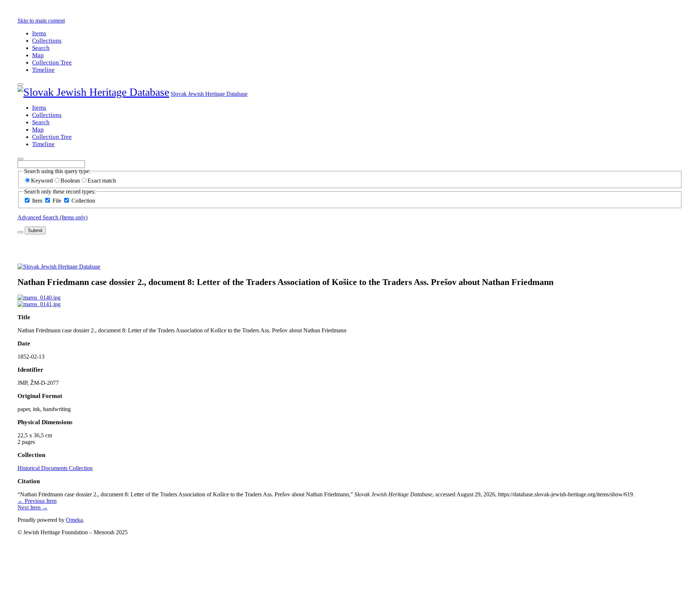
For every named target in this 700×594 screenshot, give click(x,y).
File (56, 201)
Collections (47, 40)
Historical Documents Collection (55, 468)
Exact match (102, 180)
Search (41, 47)
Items (39, 33)
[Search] (20, 159)
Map (38, 55)
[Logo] (93, 92)
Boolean (70, 180)
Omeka (74, 520)
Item (37, 201)
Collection (83, 201)
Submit (35, 230)
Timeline (43, 69)
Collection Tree (52, 62)
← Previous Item (37, 501)
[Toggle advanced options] (20, 232)
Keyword (42, 180)
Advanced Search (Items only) (53, 217)
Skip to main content (41, 20)
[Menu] (20, 84)
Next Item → (33, 507)
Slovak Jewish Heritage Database (209, 94)
